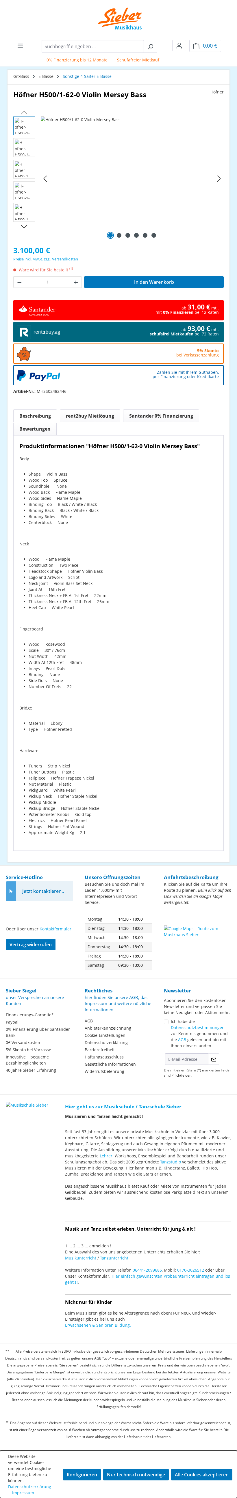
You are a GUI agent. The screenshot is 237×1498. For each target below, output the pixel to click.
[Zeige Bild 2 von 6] (119, 235)
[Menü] (20, 45)
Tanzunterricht (114, 1258)
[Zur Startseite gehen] (116, 18)
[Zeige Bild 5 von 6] (145, 235)
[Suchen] (150, 46)
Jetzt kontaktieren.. (43, 891)
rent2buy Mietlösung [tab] (90, 416)
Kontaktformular (55, 929)
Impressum (23, 1492)
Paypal (12, 1022)
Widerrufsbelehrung (104, 1071)
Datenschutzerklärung (106, 1042)
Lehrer (106, 1156)
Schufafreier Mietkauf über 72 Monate (146, 60)
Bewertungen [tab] (35, 429)
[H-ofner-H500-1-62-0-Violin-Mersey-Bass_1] (132, 179)
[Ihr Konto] (179, 45)
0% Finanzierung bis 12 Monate (68, 60)
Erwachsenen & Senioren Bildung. (98, 1325)
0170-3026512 (190, 1270)
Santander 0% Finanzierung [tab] (161, 416)
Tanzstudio (170, 1162)
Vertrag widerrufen (31, 944)
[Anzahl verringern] (19, 282)
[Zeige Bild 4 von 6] (136, 235)
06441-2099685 (147, 1270)
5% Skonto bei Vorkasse (28, 1049)
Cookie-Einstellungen (105, 1035)
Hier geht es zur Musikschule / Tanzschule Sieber (123, 1106)
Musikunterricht (80, 1258)
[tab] (35, 416)
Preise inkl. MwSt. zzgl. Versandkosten (45, 259)
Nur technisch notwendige (136, 1474)
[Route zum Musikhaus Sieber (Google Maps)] (197, 940)
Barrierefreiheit (100, 1049)
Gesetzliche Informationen (110, 1064)
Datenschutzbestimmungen (198, 1027)
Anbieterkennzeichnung (108, 1028)
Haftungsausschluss (104, 1057)
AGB (89, 1021)
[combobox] (93, 46)
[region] (118, 179)
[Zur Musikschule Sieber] (27, 1100)
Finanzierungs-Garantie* (30, 1015)
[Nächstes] (219, 178)
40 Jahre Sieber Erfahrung (31, 1070)
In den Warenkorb (154, 282)
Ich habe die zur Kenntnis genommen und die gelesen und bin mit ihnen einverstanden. (199, 1033)
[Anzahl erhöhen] (76, 282)
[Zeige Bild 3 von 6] (127, 235)
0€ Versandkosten (23, 1042)
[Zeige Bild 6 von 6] (153, 235)
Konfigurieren (82, 1474)
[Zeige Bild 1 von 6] (110, 235)
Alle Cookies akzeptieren (202, 1474)
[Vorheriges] (45, 178)
